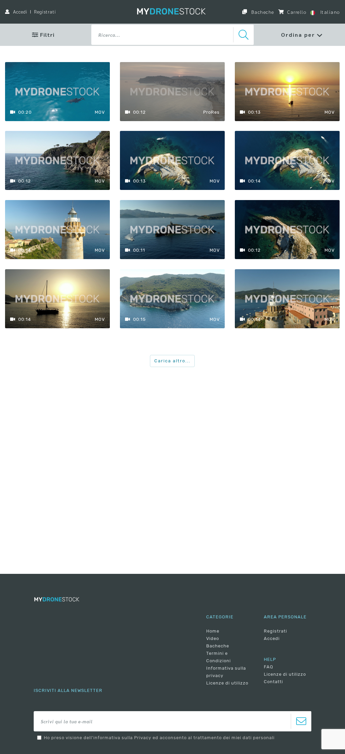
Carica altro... (172, 360)
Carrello (296, 12)
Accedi (20, 11)
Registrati (45, 11)
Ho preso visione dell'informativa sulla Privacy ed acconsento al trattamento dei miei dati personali (159, 737)
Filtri (46, 34)
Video (212, 638)
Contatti (273, 681)
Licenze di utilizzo (227, 683)
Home (212, 631)
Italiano (329, 12)
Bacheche (261, 12)
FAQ (268, 666)
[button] (302, 35)
